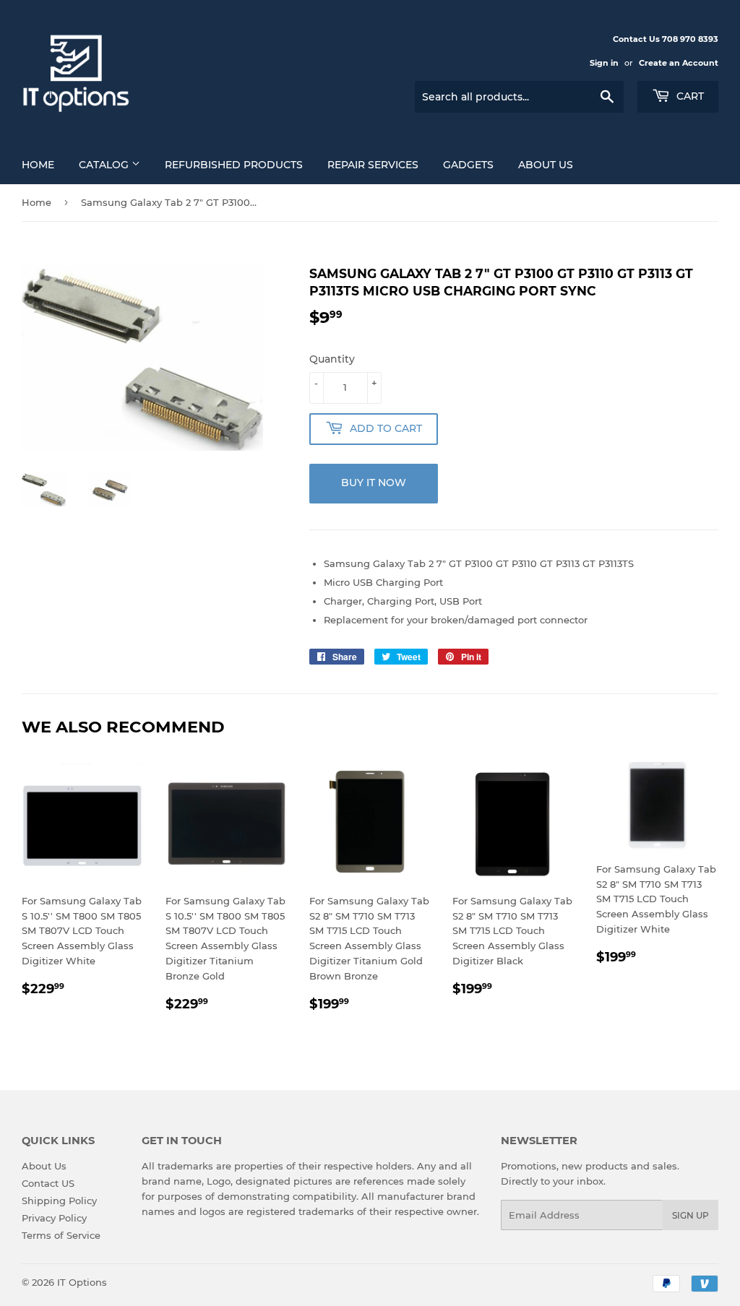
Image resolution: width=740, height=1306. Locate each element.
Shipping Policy (59, 1200)
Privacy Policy (54, 1218)
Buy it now (373, 482)
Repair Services (372, 164)
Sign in (604, 63)
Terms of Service (61, 1235)
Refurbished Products (234, 164)
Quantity (332, 359)
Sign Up (690, 1215)
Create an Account (678, 63)
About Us (545, 164)
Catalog (105, 164)
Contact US (48, 1183)
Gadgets (468, 164)
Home (38, 164)
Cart (689, 96)
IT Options (82, 1282)
